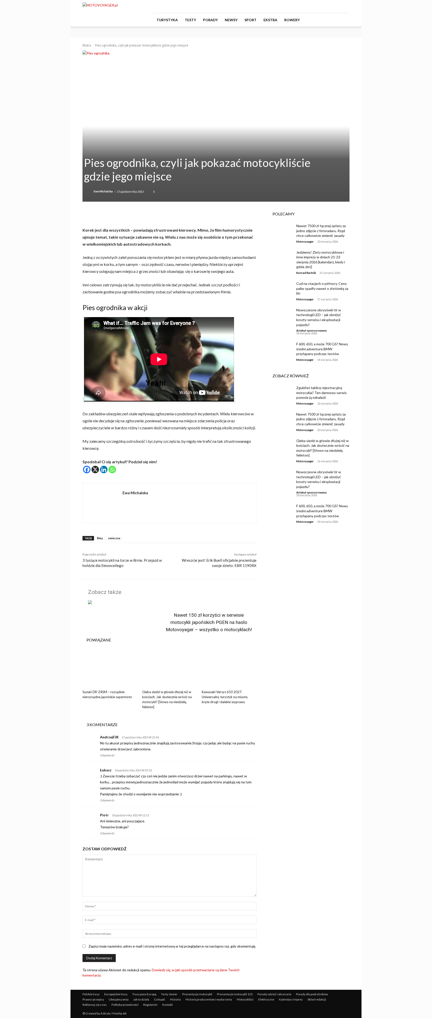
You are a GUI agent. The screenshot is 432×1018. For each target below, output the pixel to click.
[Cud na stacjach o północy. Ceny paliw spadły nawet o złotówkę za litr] (280, 289)
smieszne (114, 538)
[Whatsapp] (112, 469)
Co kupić (159, 999)
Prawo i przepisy (93, 999)
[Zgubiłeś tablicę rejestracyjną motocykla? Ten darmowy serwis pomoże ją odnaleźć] (280, 393)
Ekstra (270, 20)
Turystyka (167, 20)
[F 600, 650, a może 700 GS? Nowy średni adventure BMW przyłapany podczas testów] (280, 350)
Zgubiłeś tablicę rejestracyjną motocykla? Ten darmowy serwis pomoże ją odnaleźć (321, 393)
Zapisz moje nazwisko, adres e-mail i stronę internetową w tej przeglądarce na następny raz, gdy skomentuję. (172, 946)
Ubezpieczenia (118, 999)
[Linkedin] (104, 469)
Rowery (292, 20)
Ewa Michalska (103, 191)
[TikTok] (337, 6)
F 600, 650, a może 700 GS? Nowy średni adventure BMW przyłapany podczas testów (322, 349)
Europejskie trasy (116, 994)
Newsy (231, 20)
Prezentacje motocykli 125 (235, 994)
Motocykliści (245, 999)
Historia (175, 999)
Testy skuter (169, 994)
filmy (100, 538)
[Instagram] (329, 6)
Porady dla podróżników (312, 994)
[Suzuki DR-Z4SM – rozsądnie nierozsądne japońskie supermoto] (109, 668)
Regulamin (150, 1005)
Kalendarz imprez (291, 999)
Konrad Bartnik (306, 272)
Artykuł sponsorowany (311, 330)
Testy (190, 20)
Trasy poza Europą (144, 994)
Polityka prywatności (125, 1005)
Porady (210, 20)
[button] (344, 20)
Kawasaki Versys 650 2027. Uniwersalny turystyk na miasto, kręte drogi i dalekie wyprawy (225, 697)
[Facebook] (321, 6)
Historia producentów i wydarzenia (209, 999)
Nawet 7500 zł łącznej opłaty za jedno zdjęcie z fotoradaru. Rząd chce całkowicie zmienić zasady (321, 231)
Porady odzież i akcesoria (274, 994)
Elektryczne (266, 999)
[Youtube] (346, 6)
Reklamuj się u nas (94, 1005)
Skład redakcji (317, 999)
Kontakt (167, 1005)
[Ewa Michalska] (88, 191)
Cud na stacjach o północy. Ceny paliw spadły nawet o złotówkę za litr (322, 288)
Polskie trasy (91, 994)
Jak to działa (141, 999)
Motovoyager (305, 241)
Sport (250, 20)
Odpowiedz (107, 755)
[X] (95, 469)
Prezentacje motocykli (197, 994)
